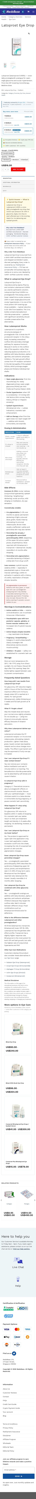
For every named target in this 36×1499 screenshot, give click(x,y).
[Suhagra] (9, 1194)
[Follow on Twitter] (14, 1353)
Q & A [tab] (4, 190)
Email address (10, 1470)
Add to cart (18, 169)
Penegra (26, 1204)
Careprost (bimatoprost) (15, 976)
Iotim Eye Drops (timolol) (15, 973)
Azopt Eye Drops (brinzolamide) (18, 966)
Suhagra (9, 1204)
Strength (4, 150)
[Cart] (28, 12)
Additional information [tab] (11, 182)
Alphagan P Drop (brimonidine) (18, 969)
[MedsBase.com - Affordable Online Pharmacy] (10, 12)
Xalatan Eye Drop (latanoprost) (18, 962)
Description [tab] (7, 178)
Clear (33, 149)
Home (3, 17)
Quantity (4, 156)
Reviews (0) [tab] (7, 186)
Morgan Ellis (22, 102)
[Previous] (1, 1204)
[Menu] (33, 11)
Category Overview (15, 17)
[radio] (8, 153)
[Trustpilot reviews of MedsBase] (10, 1308)
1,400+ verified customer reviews (17, 236)
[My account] (22, 11)
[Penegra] (26, 1194)
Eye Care (12, 19)
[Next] (35, 1204)
